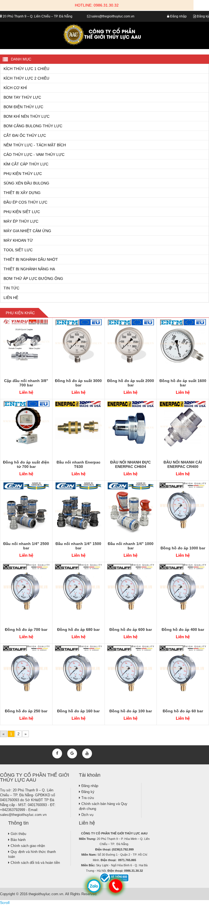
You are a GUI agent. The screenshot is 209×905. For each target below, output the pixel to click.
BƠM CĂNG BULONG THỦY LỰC (33, 126)
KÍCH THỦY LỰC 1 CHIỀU (26, 68)
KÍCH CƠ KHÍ (15, 88)
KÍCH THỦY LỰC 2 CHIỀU (26, 78)
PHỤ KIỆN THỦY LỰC (23, 173)
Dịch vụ (86, 815)
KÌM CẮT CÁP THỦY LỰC (26, 164)
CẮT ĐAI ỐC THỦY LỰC (25, 135)
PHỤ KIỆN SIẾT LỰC (22, 212)
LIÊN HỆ (11, 297)
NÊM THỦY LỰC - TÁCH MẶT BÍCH (35, 145)
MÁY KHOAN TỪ (18, 240)
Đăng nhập (178, 16)
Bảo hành (18, 840)
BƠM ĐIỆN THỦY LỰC (23, 107)
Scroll (5, 902)
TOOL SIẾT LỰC (18, 250)
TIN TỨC (11, 288)
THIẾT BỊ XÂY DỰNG (22, 192)
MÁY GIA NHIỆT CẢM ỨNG (27, 231)
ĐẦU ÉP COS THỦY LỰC (25, 202)
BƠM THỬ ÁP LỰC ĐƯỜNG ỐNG (33, 278)
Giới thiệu (18, 834)
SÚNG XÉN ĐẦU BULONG (26, 183)
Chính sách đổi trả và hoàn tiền (35, 863)
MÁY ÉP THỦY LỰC (21, 221)
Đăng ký (202, 16)
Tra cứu (87, 798)
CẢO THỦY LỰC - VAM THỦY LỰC (34, 154)
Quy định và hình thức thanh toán (32, 854)
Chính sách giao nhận (27, 846)
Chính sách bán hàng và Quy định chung (103, 806)
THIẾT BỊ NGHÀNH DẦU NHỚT (31, 259)
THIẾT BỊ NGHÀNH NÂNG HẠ (29, 269)
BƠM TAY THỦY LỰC (22, 97)
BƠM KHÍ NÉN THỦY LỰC (27, 116)
